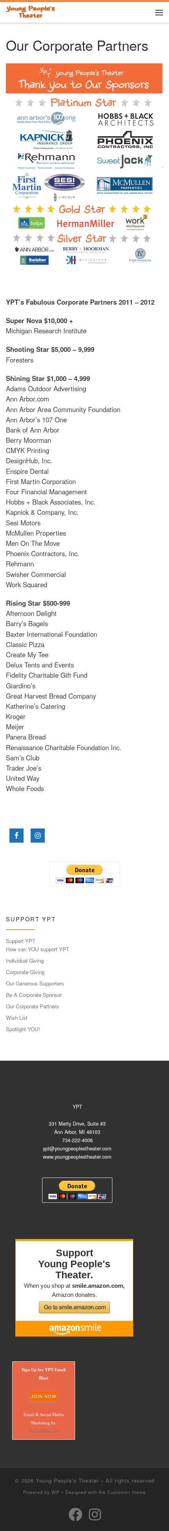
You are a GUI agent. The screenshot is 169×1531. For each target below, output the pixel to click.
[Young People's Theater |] (30, 11)
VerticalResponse (43, 1431)
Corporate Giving (25, 972)
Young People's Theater (67, 1480)
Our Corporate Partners (32, 1006)
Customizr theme (126, 1492)
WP (55, 1492)
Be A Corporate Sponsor (34, 994)
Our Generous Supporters (35, 983)
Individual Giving (25, 960)
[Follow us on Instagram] (95, 1514)
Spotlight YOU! (23, 1029)
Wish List (17, 1017)
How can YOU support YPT (37, 949)
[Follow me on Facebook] (75, 1514)
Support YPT (20, 941)
